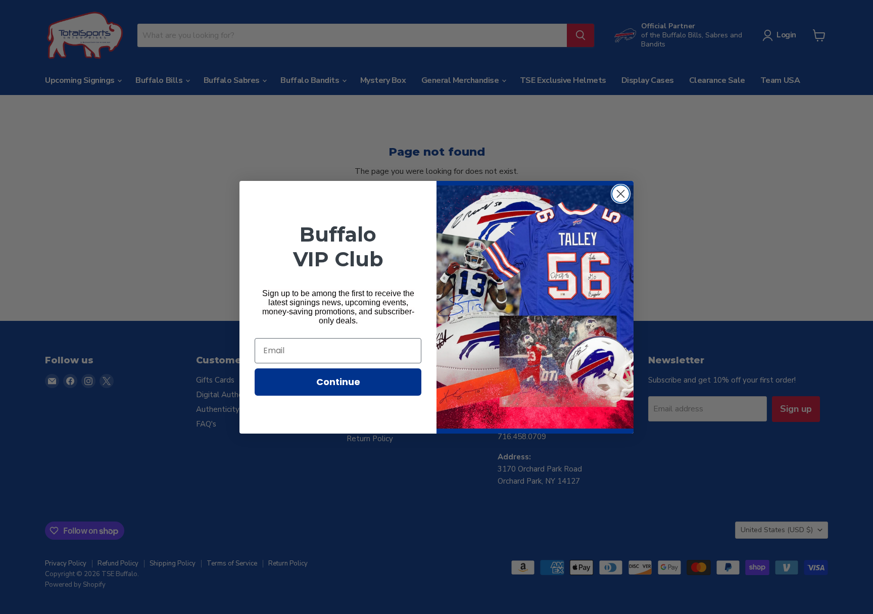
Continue (338, 381)
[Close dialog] (620, 194)
